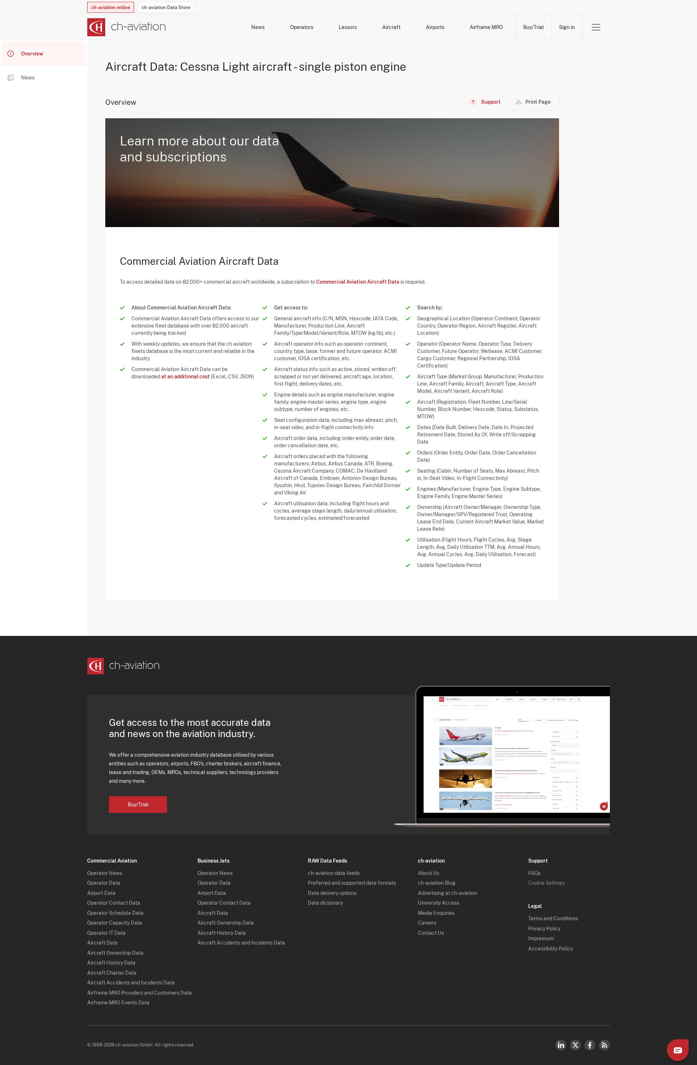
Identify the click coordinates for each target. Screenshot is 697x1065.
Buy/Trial (533, 27)
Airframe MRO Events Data (118, 1003)
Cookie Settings (546, 882)
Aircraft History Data (111, 963)
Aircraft (391, 27)
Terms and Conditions (553, 918)
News (258, 27)
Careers (427, 923)
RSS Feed (604, 1045)
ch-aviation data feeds (334, 873)
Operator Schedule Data (115, 913)
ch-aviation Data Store (166, 7)
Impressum (541, 938)
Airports (435, 27)
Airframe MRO (486, 27)
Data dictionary (325, 903)
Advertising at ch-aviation (447, 893)
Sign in (567, 27)
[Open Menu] (596, 27)
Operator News (104, 873)
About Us (428, 873)
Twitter (575, 1045)
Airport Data (101, 893)
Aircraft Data (102, 943)
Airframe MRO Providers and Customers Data (139, 993)
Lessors (348, 27)
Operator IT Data (106, 933)
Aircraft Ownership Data (115, 953)
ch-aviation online (110, 7)
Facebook (589, 1045)
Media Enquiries (436, 913)
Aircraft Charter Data (111, 973)
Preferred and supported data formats (352, 883)
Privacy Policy (544, 929)
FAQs (534, 873)
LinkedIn (560, 1045)
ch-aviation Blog (437, 883)
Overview (32, 54)
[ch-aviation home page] (126, 27)
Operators (301, 27)
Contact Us (431, 933)
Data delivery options (332, 893)
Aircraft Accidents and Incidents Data (131, 983)
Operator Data (103, 883)
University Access (438, 903)
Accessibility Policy (550, 948)
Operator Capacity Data (114, 923)
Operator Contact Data (113, 903)
